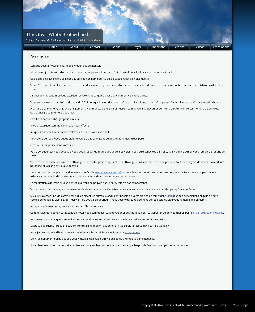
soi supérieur (132, 232)
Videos (200, 47)
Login (245, 305)
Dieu (169, 195)
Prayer (137, 47)
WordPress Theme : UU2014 (221, 305)
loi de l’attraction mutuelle (208, 212)
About (74, 47)
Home (53, 47)
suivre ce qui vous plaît (108, 172)
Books (116, 47)
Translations (221, 47)
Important (158, 47)
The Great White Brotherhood (57, 34)
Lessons (179, 47)
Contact (95, 47)
